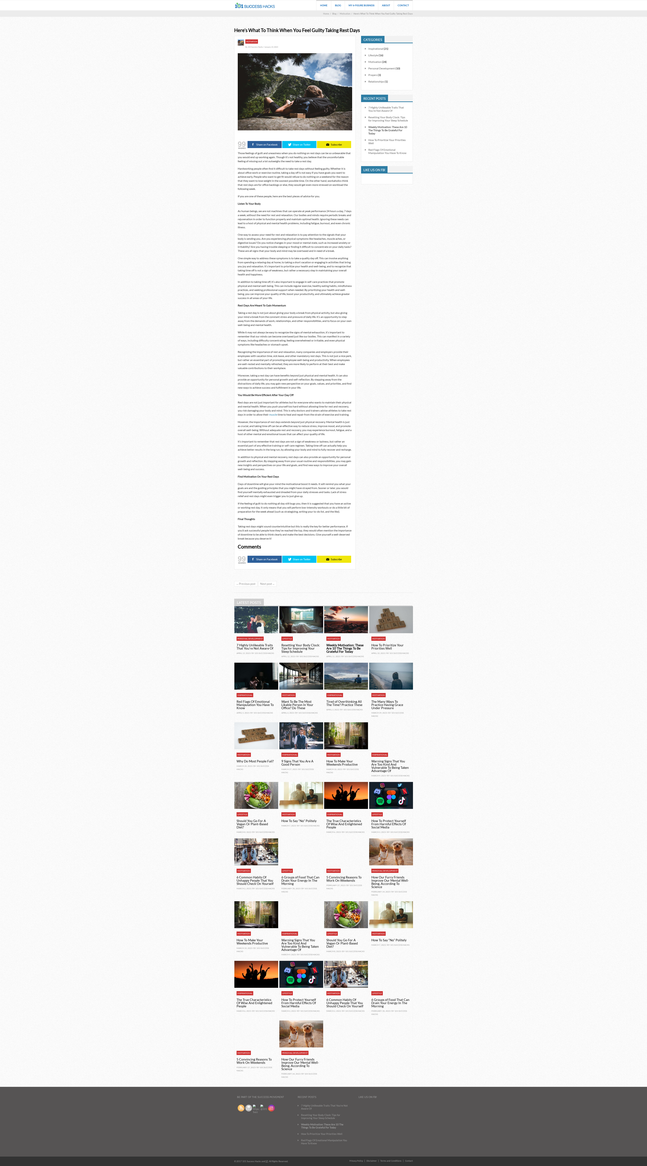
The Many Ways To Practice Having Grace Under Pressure (387, 705)
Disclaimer (371, 1160)
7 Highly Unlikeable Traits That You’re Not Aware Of (386, 109)
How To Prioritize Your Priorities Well (387, 141)
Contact (403, 5)
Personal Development (381, 68)
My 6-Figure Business (361, 5)
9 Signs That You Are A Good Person (297, 762)
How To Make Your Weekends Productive (342, 762)
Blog (338, 5)
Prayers (372, 74)
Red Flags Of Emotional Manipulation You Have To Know (387, 151)
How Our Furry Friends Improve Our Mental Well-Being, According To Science (390, 882)
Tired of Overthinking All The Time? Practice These (344, 703)
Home (323, 5)
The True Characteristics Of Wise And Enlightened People (344, 824)
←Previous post (245, 584)
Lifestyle (287, 638)
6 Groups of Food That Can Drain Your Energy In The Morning (300, 880)
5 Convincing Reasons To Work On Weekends (344, 878)
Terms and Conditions (391, 1160)
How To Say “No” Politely (299, 821)
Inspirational (244, 695)
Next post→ (267, 584)
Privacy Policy (356, 1160)
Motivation (333, 638)
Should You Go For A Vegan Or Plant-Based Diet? (252, 824)
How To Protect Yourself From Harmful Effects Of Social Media (388, 824)
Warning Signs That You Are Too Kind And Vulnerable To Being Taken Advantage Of (390, 766)
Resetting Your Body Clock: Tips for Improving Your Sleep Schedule (388, 119)
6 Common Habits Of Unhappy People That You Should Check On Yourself (255, 880)
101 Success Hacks (264, 653)
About (386, 5)
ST (267, 1161)
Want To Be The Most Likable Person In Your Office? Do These (297, 705)
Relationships (376, 81)
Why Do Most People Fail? (255, 761)
